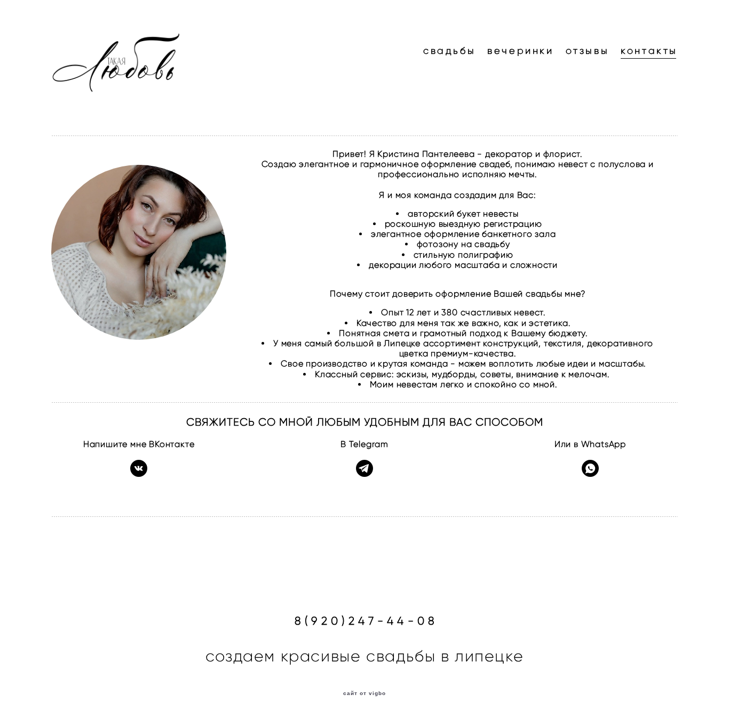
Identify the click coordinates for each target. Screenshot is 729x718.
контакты (649, 50)
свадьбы (449, 50)
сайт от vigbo (364, 693)
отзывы (587, 50)
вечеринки (520, 50)
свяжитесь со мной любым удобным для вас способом (364, 422)
